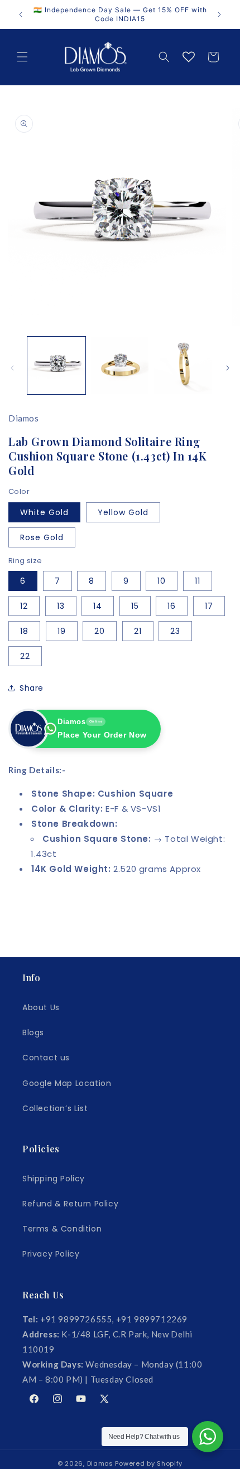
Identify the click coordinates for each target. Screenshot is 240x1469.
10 (161, 580)
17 (209, 606)
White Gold (44, 512)
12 (24, 606)
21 (138, 631)
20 (99, 631)
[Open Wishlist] (188, 57)
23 (175, 631)
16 (171, 606)
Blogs (33, 1032)
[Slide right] (227, 368)
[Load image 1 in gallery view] (56, 366)
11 (197, 580)
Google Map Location (66, 1083)
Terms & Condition (62, 1228)
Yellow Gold (123, 512)
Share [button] (32, 688)
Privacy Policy (50, 1253)
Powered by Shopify (149, 1463)
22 (25, 656)
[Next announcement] (219, 14)
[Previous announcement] (20, 14)
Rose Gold (42, 537)
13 (61, 606)
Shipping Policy (53, 1178)
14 (97, 606)
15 (135, 606)
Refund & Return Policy (70, 1203)
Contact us (46, 1057)
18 (24, 631)
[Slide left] (12, 368)
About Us (41, 1007)
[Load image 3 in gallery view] (120, 366)
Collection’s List (55, 1108)
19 (61, 631)
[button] (22, 57)
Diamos (100, 1463)
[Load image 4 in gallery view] (183, 366)
